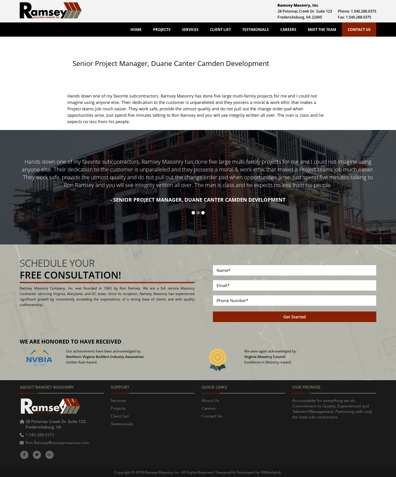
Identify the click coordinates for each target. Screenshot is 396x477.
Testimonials (255, 29)
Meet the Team (322, 29)
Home (136, 29)
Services (190, 29)
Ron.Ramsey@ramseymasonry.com (57, 443)
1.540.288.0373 (363, 11)
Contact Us (359, 29)
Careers (288, 29)
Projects (161, 29)
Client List (220, 29)
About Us (210, 401)
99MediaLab (271, 472)
